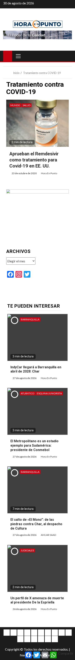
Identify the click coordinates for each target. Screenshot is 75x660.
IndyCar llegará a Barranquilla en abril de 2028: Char (35, 369)
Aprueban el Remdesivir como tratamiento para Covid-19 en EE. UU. (34, 159)
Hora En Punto (49, 173)
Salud (26, 105)
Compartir (65, 653)
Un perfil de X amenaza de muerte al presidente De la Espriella (37, 600)
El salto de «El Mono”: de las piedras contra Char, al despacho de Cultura (36, 524)
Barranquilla (30, 319)
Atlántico (27, 393)
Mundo (15, 105)
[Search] (68, 56)
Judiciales (27, 550)
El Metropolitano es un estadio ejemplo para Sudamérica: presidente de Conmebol (34, 445)
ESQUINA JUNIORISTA (49, 393)
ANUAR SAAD (48, 534)
